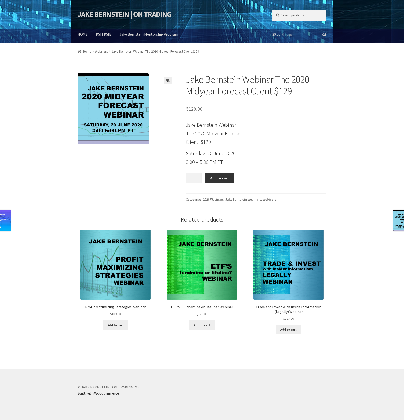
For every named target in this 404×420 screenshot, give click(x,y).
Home (87, 51)
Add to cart (219, 178)
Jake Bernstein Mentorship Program (148, 34)
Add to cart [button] (115, 325)
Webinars (101, 51)
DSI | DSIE (103, 34)
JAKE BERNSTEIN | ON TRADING (124, 14)
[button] (168, 80)
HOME (83, 34)
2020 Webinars (213, 199)
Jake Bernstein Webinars (243, 199)
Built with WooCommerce (98, 393)
